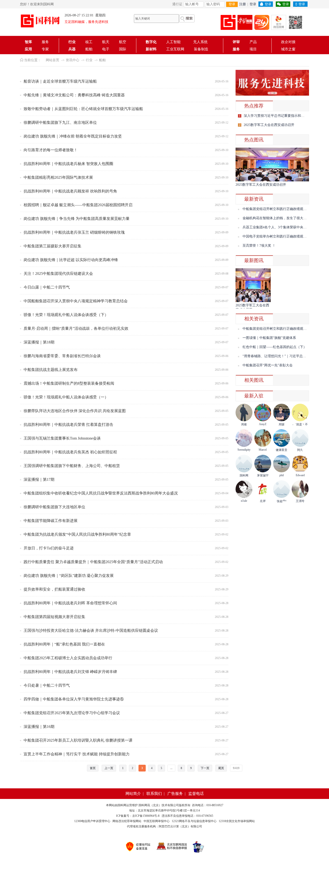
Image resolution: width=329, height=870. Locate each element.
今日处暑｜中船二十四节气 (47, 685)
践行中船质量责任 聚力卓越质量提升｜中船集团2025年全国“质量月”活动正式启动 (93, 562)
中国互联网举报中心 (157, 821)
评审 (236, 42)
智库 (28, 42)
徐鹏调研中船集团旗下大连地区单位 (54, 507)
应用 (28, 49)
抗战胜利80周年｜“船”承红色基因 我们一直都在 (64, 644)
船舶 (88, 49)
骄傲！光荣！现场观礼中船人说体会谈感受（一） (66, 397)
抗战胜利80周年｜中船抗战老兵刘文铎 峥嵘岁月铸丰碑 (70, 672)
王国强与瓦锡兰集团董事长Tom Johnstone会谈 (62, 438)
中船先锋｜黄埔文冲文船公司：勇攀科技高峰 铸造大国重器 (74, 95)
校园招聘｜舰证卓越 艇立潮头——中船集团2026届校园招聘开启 (78, 205)
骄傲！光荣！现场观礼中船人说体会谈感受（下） (66, 315)
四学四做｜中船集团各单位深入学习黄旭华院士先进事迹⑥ (74, 699)
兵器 (72, 49)
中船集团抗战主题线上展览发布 (51, 370)
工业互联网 (175, 49)
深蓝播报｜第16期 (39, 727)
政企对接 (288, 42)
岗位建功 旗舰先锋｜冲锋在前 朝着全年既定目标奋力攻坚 (73, 136)
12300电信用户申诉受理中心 (92, 821)
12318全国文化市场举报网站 (237, 821)
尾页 (221, 768)
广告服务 (175, 793)
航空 (122, 42)
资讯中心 (72, 60)
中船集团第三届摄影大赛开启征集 (52, 246)
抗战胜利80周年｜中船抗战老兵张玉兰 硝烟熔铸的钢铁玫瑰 (74, 232)
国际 (122, 49)
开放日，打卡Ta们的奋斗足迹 (49, 548)
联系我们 (154, 793)
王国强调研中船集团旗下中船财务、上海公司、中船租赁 (72, 466)
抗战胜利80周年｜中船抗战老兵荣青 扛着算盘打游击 (68, 424)
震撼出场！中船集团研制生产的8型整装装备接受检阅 (69, 383)
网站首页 (52, 60)
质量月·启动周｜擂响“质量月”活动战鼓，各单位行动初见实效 (76, 328)
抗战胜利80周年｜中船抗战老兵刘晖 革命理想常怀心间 (70, 603)
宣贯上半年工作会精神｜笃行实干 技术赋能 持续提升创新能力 (77, 754)
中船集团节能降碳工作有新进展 (51, 521)
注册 (242, 4)
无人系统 (200, 42)
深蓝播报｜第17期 (39, 479)
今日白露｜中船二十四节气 (47, 287)
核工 (88, 42)
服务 (45, 42)
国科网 (122, 805)
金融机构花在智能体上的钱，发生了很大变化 (276, 218)
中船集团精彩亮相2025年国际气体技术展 (58, 177)
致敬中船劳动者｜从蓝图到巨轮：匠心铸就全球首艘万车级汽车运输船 (83, 109)
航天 (105, 42)
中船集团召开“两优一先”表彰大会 (268, 365)
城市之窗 (288, 49)
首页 (93, 768)
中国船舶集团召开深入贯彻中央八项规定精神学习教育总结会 (76, 301)
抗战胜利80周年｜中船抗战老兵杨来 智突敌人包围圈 (68, 164)
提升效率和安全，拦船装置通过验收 (54, 589)
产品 (253, 42)
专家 (45, 49)
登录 (232, 4)
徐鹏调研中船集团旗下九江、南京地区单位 (60, 122)
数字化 (151, 42)
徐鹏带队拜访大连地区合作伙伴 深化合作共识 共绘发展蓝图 (75, 411)
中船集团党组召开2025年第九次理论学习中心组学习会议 (72, 713)
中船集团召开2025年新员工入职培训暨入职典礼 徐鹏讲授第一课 (78, 740)
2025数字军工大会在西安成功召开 (269, 125)
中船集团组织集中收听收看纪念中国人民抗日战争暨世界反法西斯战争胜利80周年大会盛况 (101, 493)
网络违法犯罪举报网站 (126, 821)
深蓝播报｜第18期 (39, 342)
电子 (105, 49)
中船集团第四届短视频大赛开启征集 (54, 617)
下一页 (205, 768)
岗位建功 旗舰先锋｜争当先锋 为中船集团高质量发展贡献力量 (77, 219)
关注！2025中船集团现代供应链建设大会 (58, 273)
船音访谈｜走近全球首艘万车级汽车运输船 (60, 81)
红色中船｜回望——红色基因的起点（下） (275, 347)
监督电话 (196, 793)
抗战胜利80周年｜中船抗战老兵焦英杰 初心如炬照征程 (70, 452)
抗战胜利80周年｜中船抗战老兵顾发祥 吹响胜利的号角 (70, 191)
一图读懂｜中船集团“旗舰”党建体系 (269, 338)
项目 (253, 49)
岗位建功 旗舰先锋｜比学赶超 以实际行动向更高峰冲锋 (71, 260)
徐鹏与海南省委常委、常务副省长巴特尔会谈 (62, 356)
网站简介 (133, 793)
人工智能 (175, 42)
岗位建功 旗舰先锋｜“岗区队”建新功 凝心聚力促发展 (69, 575)
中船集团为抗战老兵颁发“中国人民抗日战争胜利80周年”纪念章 (77, 534)
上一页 (109, 768)
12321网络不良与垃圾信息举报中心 (194, 821)
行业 (72, 42)
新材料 (151, 49)
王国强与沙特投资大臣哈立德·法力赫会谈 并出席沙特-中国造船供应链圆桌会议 (91, 630)
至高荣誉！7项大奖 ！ (259, 245)
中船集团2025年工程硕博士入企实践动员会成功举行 (68, 658)
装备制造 (201, 49)
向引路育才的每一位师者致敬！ (51, 150)
